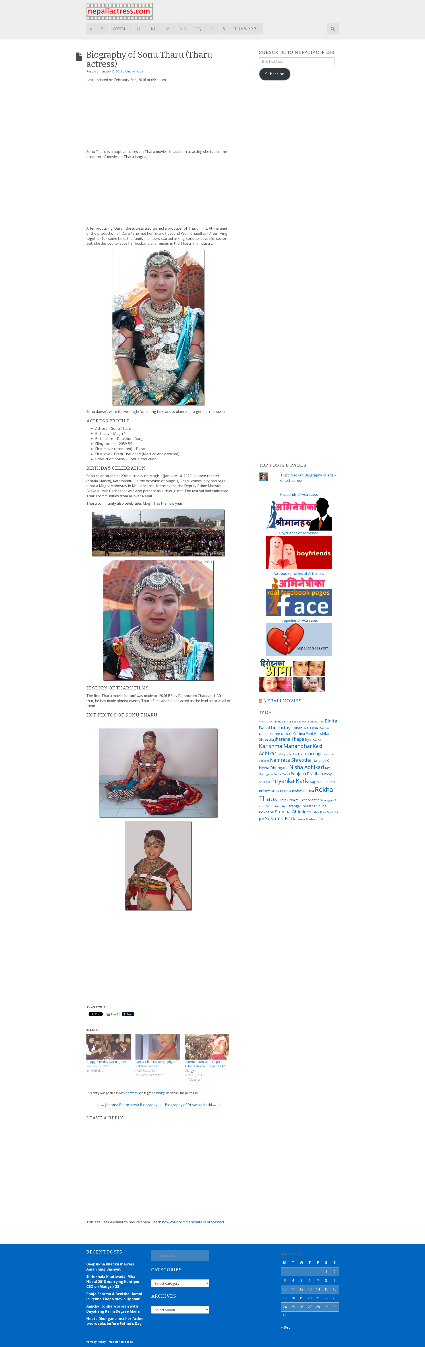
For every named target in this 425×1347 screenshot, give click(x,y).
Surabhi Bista (317, 812)
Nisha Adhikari (307, 767)
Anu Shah (264, 721)
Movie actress (128, 1093)
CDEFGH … (121, 28)
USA (319, 818)
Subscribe (274, 73)
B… (103, 28)
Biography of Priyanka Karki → (190, 1104)
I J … (140, 28)
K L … (155, 28)
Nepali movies (282, 701)
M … (169, 28)
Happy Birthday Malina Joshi (106, 1062)
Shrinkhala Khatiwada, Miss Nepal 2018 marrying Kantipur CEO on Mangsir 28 (113, 1281)
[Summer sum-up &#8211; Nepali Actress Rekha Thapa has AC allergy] (207, 1047)
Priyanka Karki (290, 781)
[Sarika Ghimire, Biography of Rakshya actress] (157, 1047)
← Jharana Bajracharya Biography (129, 1104)
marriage (314, 753)
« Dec (285, 1327)
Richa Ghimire (289, 800)
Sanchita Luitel (276, 806)
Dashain (324, 728)
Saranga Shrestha (300, 806)
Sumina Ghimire (291, 812)
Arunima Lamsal (281, 721)
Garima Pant (303, 733)
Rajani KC (317, 782)
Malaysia (283, 754)
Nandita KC (321, 760)
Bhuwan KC (317, 721)
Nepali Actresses (121, 1342)
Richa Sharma (309, 800)
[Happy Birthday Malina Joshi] (108, 1047)
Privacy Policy (96, 1342)
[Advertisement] (158, 116)
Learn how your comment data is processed (187, 1222)
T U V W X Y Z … (247, 28)
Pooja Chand (282, 774)
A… (92, 28)
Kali (320, 739)
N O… (184, 28)
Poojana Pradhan (307, 773)
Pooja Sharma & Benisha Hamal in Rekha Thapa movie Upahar (114, 1296)
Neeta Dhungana (274, 767)
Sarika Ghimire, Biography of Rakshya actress (155, 1064)
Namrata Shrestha (291, 760)
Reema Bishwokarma (297, 790)
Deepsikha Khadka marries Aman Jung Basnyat (110, 1267)
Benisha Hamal (300, 721)
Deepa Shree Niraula (275, 733)
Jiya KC (311, 739)
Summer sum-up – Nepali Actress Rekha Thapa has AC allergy (205, 1066)
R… (213, 28)
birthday (159, 1093)
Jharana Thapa (289, 739)
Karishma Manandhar (285, 746)
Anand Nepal (134, 71)
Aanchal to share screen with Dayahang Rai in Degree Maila (113, 1309)
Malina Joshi (296, 754)
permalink (192, 1093)
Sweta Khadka (306, 819)
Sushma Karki (281, 818)
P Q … (200, 28)
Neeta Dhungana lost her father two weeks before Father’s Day (115, 1321)
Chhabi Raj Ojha (305, 728)
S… (225, 28)
